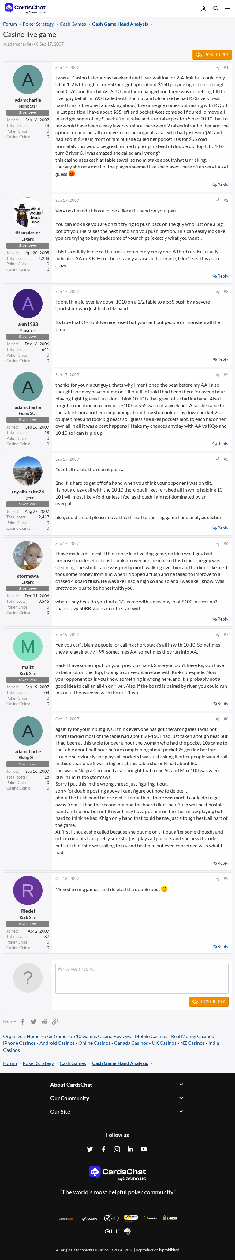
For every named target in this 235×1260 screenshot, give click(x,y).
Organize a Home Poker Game (34, 1036)
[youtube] (143, 1149)
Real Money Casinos (192, 1036)
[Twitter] (89, 1149)
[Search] (216, 9)
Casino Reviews (114, 1036)
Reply (223, 184)
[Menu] (227, 8)
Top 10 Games (82, 1036)
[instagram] (116, 1149)
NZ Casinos (192, 1043)
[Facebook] (103, 1149)
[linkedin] (130, 1149)
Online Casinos (94, 1043)
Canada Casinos (131, 1043)
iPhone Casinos (19, 1043)
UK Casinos (164, 1043)
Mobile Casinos (151, 1036)
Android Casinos (57, 1043)
